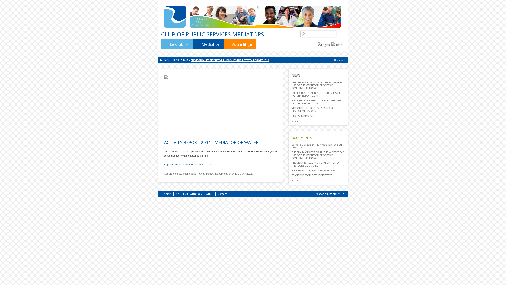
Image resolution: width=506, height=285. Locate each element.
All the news (340, 60)
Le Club (177, 44)
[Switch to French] (338, 44)
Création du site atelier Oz (329, 194)
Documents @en (224, 173)
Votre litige (242, 44)
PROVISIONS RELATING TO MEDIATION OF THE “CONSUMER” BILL (316, 164)
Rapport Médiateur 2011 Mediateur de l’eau (187, 164)
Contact (222, 194)
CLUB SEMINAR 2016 (303, 116)
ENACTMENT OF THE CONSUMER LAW (313, 170)
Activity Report (205, 173)
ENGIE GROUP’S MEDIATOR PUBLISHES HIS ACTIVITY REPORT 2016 (230, 60)
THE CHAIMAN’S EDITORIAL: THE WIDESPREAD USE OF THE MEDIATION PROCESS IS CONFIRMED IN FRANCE (318, 85)
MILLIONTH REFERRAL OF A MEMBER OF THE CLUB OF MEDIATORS (317, 109)
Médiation (211, 44)
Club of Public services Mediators (212, 34)
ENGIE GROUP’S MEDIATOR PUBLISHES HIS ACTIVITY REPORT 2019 (316, 94)
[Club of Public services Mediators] (175, 17)
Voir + (295, 121)
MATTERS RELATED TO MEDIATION (194, 194)
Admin (167, 194)
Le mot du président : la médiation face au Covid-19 (317, 146)
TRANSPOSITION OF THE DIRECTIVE (312, 175)
